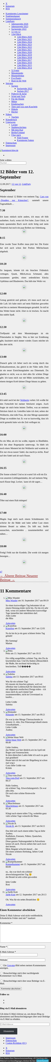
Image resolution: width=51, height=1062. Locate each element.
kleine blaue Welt (13, 740)
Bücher (14, 112)
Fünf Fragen (22, 137)
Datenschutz (11, 143)
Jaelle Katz (10, 894)
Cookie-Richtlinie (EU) (16, 1043)
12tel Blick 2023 (24, 44)
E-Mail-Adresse (8, 952)
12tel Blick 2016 (24, 62)
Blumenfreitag (17, 75)
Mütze (14, 101)
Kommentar (6, 923)
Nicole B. (10, 826)
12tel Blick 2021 (24, 50)
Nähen (9, 114)
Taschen (15, 117)
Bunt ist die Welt (18, 81)
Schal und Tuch (18, 96)
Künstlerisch (11, 119)
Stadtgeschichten (18, 127)
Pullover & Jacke (19, 94)
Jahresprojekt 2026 (19, 24)
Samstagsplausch (13, 19)
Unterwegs (10, 122)
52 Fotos (15, 70)
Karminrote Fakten (25, 140)
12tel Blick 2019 (24, 55)
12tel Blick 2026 (24, 37)
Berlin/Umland (18, 132)
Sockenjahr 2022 (18, 29)
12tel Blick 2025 (24, 39)
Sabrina (9, 676)
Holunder (10, 714)
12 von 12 (15, 31)
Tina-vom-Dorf (12, 778)
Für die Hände (17, 99)
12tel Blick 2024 (24, 42)
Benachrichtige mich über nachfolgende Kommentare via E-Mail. (19, 974)
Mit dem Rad (17, 130)
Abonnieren (8, 1031)
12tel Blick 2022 (24, 47)
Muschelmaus (12, 806)
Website (3, 960)
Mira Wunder (12, 600)
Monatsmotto (17, 73)
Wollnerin (24, 400)
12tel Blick (16, 34)
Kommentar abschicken (11, 989)
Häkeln (14, 109)
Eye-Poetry (16, 78)
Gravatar (11, 965)
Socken (14, 86)
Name (3, 947)
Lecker (14, 125)
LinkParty (10, 21)
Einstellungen (42, 1060)
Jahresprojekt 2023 (19, 26)
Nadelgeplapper (13, 16)
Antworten (10, 623)
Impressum (10, 145)
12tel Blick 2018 (24, 57)
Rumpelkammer (13, 864)
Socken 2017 (23, 91)
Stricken (9, 83)
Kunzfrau (10, 628)
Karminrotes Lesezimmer (17, 13)
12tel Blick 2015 (24, 65)
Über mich (16, 135)
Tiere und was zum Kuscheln (24, 106)
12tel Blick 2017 (24, 60)
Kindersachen (17, 104)
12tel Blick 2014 (24, 68)
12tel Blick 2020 (24, 52)
